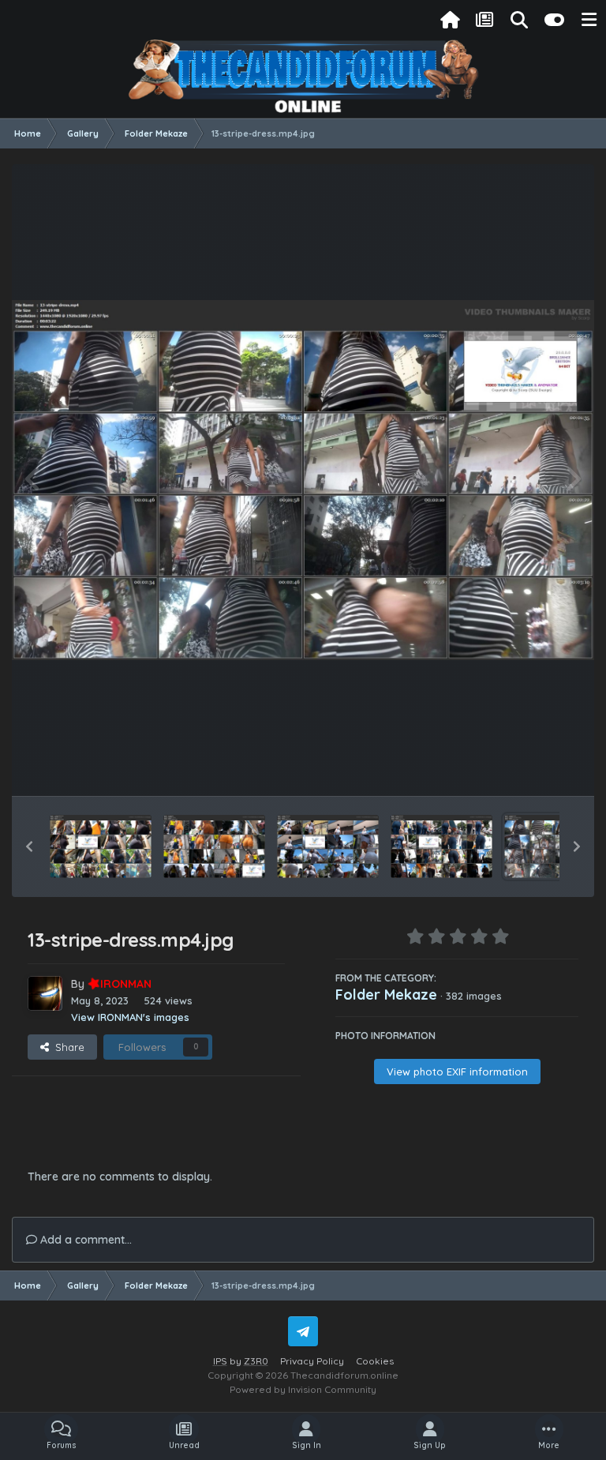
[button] (29, 846)
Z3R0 (256, 1361)
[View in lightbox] (303, 480)
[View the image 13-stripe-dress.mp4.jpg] (555, 846)
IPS (220, 1361)
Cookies (375, 1361)
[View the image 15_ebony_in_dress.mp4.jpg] (328, 846)
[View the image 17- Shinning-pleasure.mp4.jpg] (101, 846)
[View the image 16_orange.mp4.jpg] (214, 846)
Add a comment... (84, 1240)
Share (66, 1047)
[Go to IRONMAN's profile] (45, 993)
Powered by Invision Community (303, 1389)
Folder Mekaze (386, 994)
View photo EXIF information (457, 1071)
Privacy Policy (312, 1361)
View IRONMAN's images (130, 1017)
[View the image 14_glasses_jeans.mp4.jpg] (441, 846)
